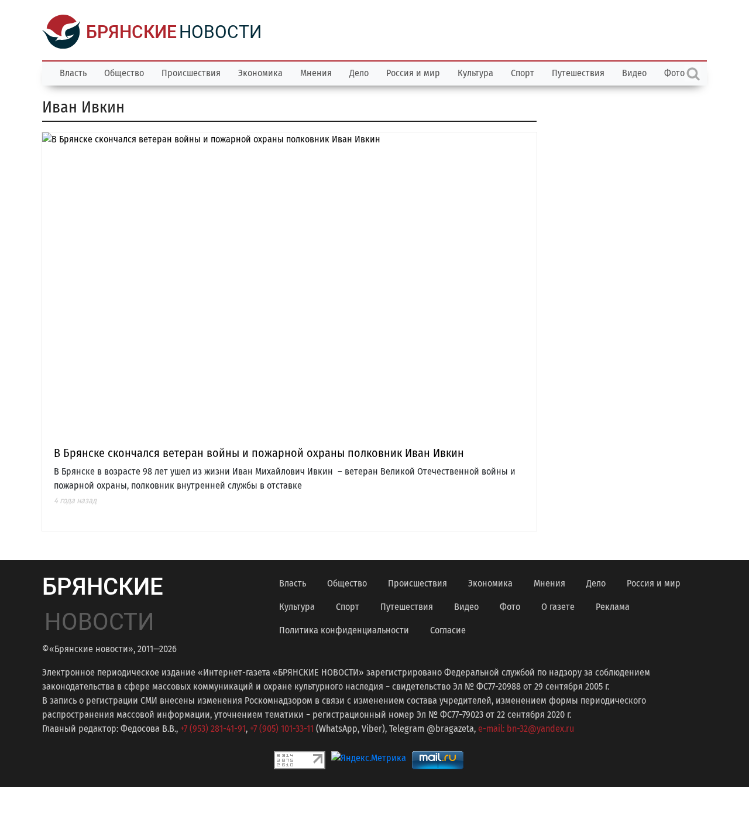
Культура (475, 73)
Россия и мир (413, 73)
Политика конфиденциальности (344, 630)
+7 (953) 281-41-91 (213, 728)
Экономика (260, 73)
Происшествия (191, 73)
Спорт (522, 73)
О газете (558, 606)
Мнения (316, 73)
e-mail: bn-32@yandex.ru (526, 728)
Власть (73, 73)
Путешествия (578, 73)
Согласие (448, 630)
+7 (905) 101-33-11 (282, 728)
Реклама (613, 606)
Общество (124, 73)
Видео (634, 73)
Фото (510, 606)
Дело (359, 73)
